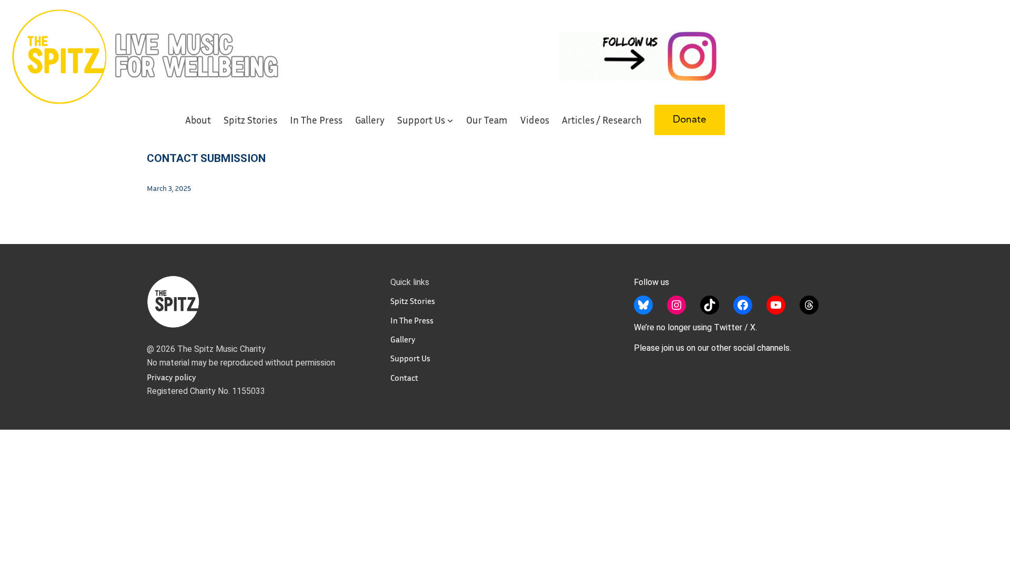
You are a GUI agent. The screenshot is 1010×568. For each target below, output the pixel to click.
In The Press (411, 320)
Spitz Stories (412, 301)
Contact (404, 377)
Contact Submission (206, 158)
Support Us (410, 358)
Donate (689, 120)
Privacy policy (171, 377)
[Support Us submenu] (450, 120)
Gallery (403, 339)
